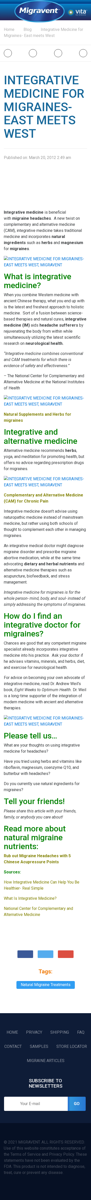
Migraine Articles (45, 1060)
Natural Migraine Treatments (46, 984)
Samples (39, 1046)
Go (77, 1103)
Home (39, 11)
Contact (13, 1046)
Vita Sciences (77, 12)
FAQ (80, 1032)
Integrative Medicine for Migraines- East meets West (43, 32)
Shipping (59, 1032)
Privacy (34, 1032)
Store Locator (71, 1046)
